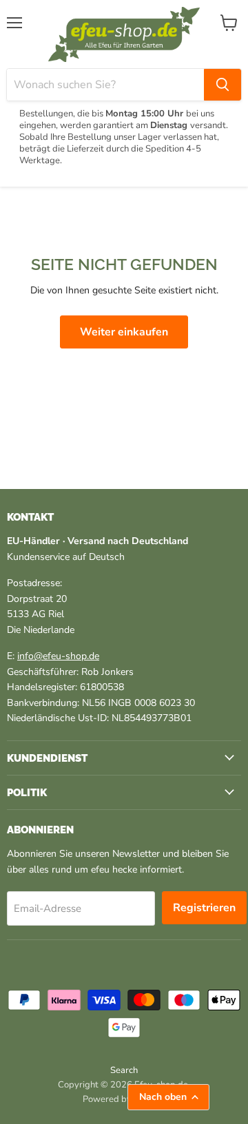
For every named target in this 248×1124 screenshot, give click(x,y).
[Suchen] (222, 85)
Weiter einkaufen (124, 332)
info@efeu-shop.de (58, 656)
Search (124, 1070)
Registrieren (204, 907)
